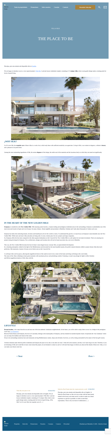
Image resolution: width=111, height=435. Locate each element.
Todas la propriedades (20, 7)
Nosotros (42, 424)
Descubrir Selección (85, 7)
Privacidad (66, 424)
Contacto (65, 7)
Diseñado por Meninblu (86, 424)
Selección (25, 424)
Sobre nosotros (46, 7)
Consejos (56, 7)
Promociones (34, 7)
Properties (17, 424)
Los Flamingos (14, 331)
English (34, 66)
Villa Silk (38, 71)
